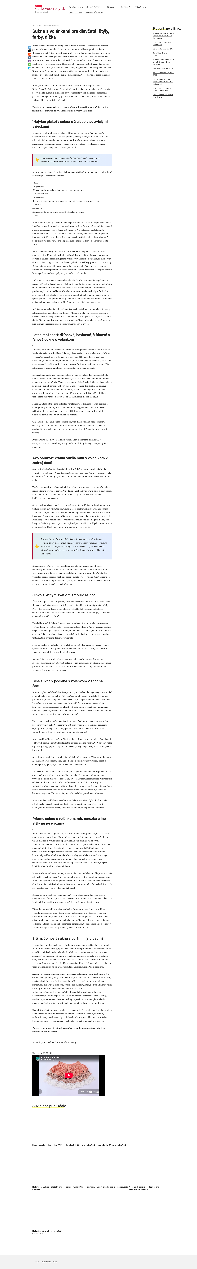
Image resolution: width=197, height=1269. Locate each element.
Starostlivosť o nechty (94, 12)
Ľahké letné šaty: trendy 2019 (161, 54)
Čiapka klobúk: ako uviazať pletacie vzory (163, 96)
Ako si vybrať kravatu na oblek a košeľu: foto (162, 89)
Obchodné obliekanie (95, 7)
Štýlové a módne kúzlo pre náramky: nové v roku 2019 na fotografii (163, 81)
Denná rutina (112, 7)
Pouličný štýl (126, 7)
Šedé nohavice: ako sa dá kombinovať (162, 43)
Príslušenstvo (140, 7)
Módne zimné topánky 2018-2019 (163, 74)
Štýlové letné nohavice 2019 (163, 49)
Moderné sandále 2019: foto (163, 69)
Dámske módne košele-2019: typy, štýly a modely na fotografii (163, 62)
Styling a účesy (75, 12)
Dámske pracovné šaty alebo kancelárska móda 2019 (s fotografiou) (163, 35)
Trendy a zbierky (76, 7)
